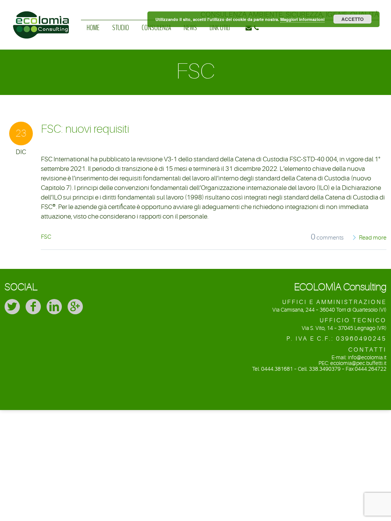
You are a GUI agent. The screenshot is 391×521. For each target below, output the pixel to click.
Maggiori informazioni (302, 19)
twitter (12, 306)
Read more (372, 238)
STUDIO (120, 28)
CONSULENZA (156, 28)
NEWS (190, 28)
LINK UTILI (220, 28)
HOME (93, 28)
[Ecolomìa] (40, 13)
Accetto (352, 19)
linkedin (54, 306)
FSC (46, 237)
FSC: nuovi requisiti (85, 128)
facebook (33, 306)
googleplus (75, 306)
